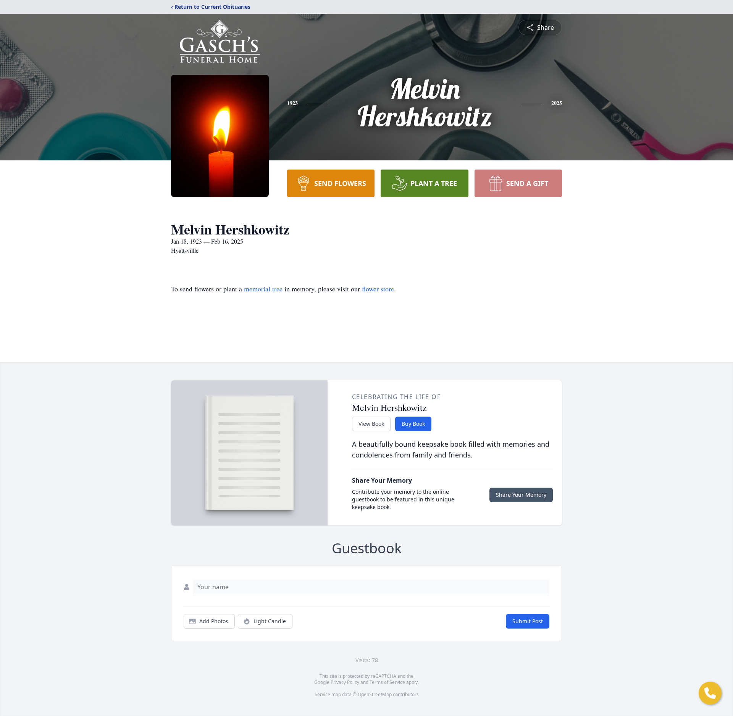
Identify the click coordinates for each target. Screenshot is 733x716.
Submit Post (527, 621)
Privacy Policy (345, 682)
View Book (371, 423)
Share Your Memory (521, 494)
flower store (378, 288)
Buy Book (413, 423)
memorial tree (263, 288)
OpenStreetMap (375, 694)
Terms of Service (387, 682)
